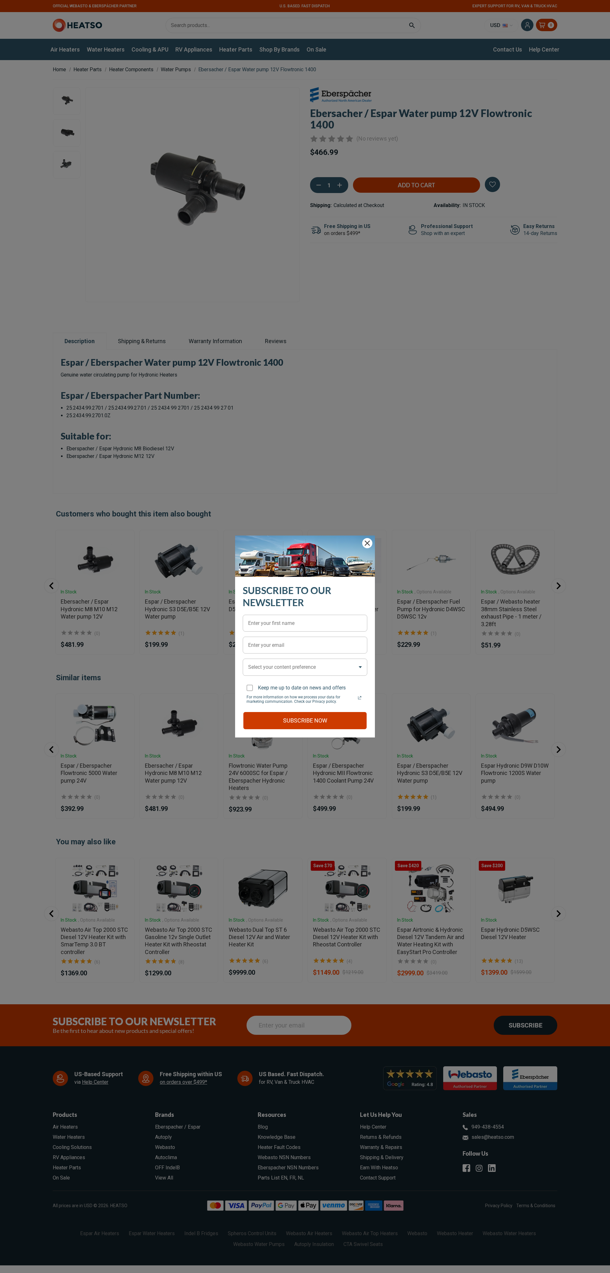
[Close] (367, 543)
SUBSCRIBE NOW (305, 720)
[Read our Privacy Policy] (359, 698)
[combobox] (305, 667)
